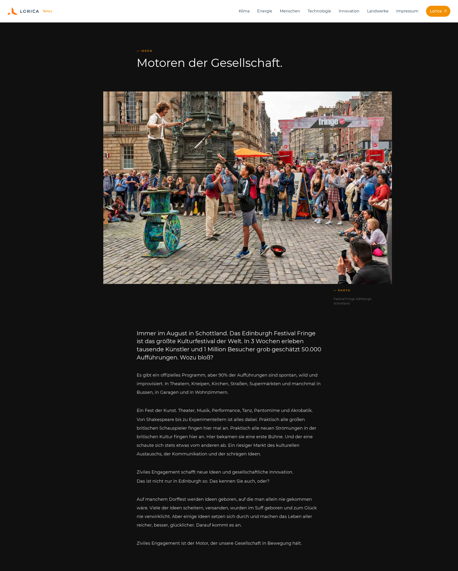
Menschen (290, 11)
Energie (264, 11)
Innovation (349, 11)
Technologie (319, 11)
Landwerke (378, 11)
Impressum (407, 11)
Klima (244, 11)
